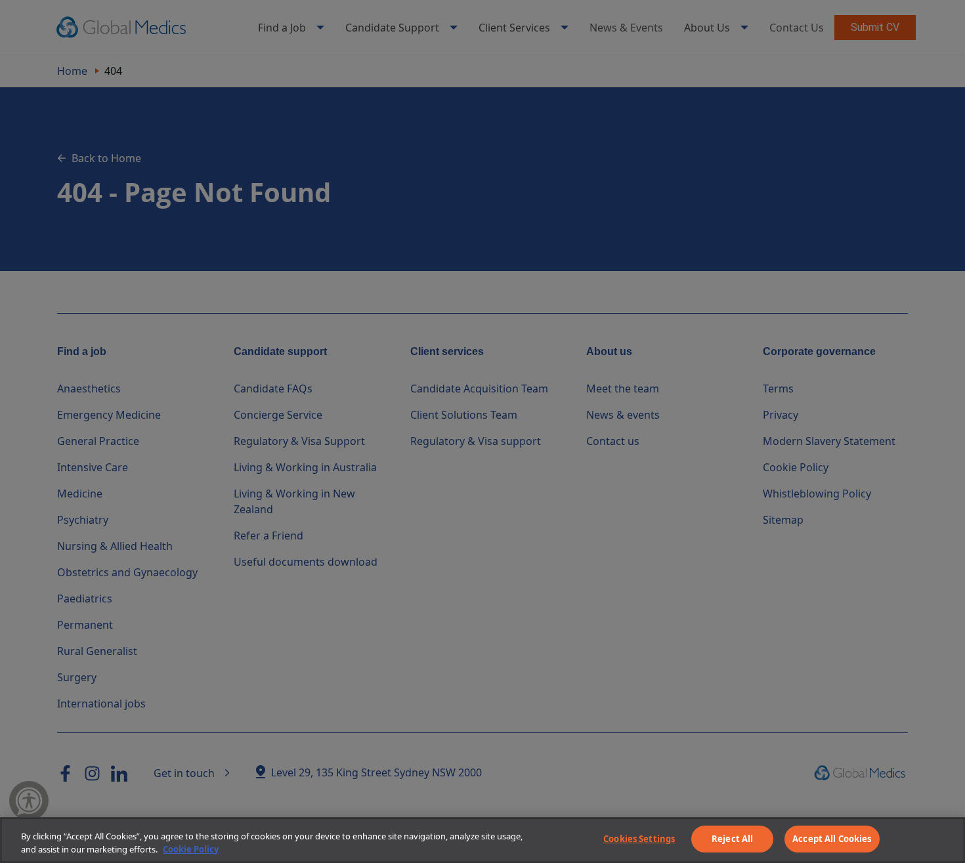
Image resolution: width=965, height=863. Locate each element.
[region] (482, 840)
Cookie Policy (191, 849)
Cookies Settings (639, 839)
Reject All (732, 839)
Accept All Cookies (831, 839)
